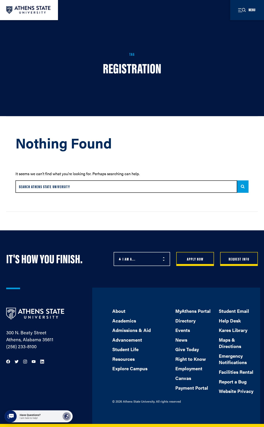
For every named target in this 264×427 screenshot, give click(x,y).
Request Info (239, 259)
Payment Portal (191, 387)
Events (182, 330)
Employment (188, 368)
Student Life (125, 349)
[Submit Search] (243, 186)
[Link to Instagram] (25, 361)
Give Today (187, 349)
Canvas (183, 378)
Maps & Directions (230, 343)
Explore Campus (129, 368)
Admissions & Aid (131, 330)
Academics (124, 320)
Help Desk (230, 320)
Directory (185, 320)
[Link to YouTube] (34, 361)
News (181, 339)
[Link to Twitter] (17, 361)
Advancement (127, 339)
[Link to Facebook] (8, 361)
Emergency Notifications (233, 359)
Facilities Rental (236, 372)
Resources (123, 359)
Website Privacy (236, 391)
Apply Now (195, 259)
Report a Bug (233, 381)
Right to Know (190, 359)
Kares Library (233, 330)
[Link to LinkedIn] (42, 361)
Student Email (234, 311)
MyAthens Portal (193, 311)
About (118, 311)
